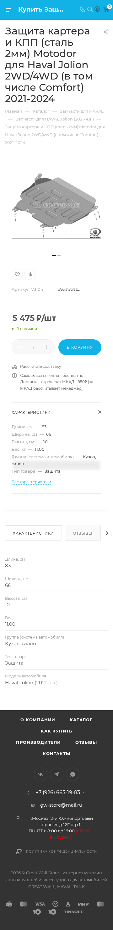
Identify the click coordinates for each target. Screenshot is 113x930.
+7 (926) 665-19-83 (58, 792)
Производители (38, 742)
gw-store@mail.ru (61, 805)
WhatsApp (72, 774)
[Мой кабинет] (97, 10)
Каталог (81, 719)
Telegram (56, 774)
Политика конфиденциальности (61, 852)
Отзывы (83, 533)
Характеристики (33, 533)
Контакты (56, 753)
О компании (37, 719)
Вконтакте (40, 774)
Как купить (56, 730)
